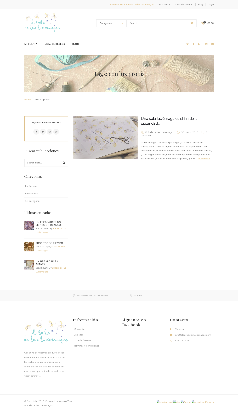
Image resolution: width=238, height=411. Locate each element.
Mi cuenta (79, 329)
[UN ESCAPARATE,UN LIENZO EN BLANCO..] (29, 225)
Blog (200, 4)
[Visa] (176, 402)
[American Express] (203, 402)
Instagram (49, 132)
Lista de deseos (183, 4)
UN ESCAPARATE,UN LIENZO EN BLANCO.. (49, 223)
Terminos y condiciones (86, 345)
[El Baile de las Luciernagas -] (42, 23)
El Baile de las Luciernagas (159, 132)
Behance (56, 132)
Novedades (31, 193)
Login (211, 4)
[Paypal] (186, 402)
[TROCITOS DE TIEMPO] (29, 246)
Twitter (43, 132)
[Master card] (165, 402)
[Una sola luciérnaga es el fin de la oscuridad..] (105, 137)
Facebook (36, 132)
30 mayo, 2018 (190, 132)
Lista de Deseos (82, 340)
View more (204, 158)
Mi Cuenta (164, 4)
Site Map (79, 334)
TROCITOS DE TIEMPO (49, 243)
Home (27, 99)
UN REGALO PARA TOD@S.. (47, 263)
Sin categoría (32, 201)
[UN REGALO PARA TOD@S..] (29, 265)
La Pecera (31, 186)
